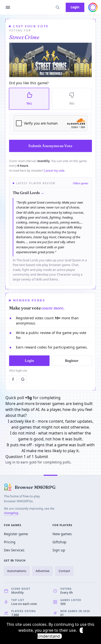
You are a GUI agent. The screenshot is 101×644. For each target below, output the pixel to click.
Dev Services (14, 550)
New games (62, 534)
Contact (64, 571)
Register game (16, 534)
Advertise (42, 571)
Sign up (58, 550)
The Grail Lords (28, 192)
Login (75, 7)
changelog (11, 513)
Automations (16, 571)
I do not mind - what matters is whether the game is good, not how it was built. (50, 436)
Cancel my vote (54, 170)
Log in (10, 462)
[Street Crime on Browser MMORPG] (50, 60)
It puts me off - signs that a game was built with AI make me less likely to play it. (51, 447)
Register (71, 360)
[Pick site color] (93, 7)
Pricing (9, 542)
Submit (41, 456)
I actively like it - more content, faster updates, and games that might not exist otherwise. (50, 424)
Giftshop (59, 542)
